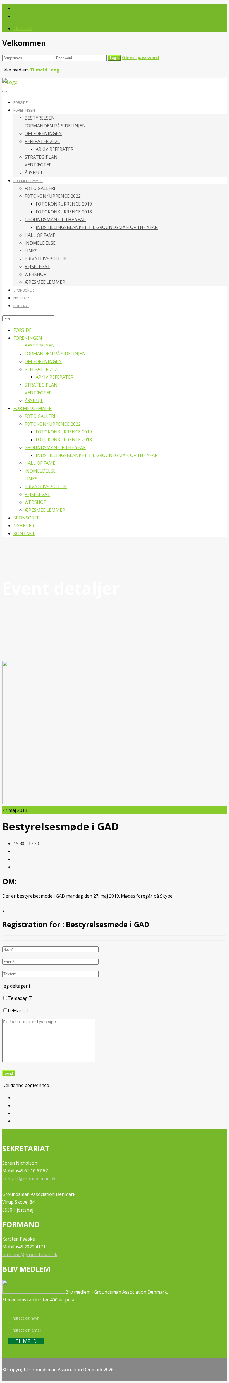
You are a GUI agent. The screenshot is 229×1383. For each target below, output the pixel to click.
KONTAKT (21, 306)
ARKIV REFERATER (54, 149)
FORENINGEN (24, 110)
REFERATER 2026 (42, 141)
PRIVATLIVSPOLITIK (46, 259)
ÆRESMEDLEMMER (45, 282)
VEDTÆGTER (38, 165)
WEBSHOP (35, 274)
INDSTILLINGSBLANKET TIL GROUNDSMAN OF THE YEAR (97, 227)
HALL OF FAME (40, 235)
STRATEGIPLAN (41, 157)
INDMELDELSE (40, 243)
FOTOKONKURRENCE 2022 (53, 196)
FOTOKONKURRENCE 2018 (64, 212)
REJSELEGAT (37, 266)
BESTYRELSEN (40, 118)
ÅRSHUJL (34, 173)
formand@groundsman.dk (29, 1254)
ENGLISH (22, 28)
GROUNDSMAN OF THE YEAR (55, 219)
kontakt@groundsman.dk (29, 1178)
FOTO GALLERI (40, 188)
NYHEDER (21, 298)
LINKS (31, 251)
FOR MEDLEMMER (28, 181)
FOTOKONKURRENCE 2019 (64, 204)
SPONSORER (23, 290)
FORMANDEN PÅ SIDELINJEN (55, 126)
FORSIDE (20, 103)
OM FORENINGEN (43, 133)
